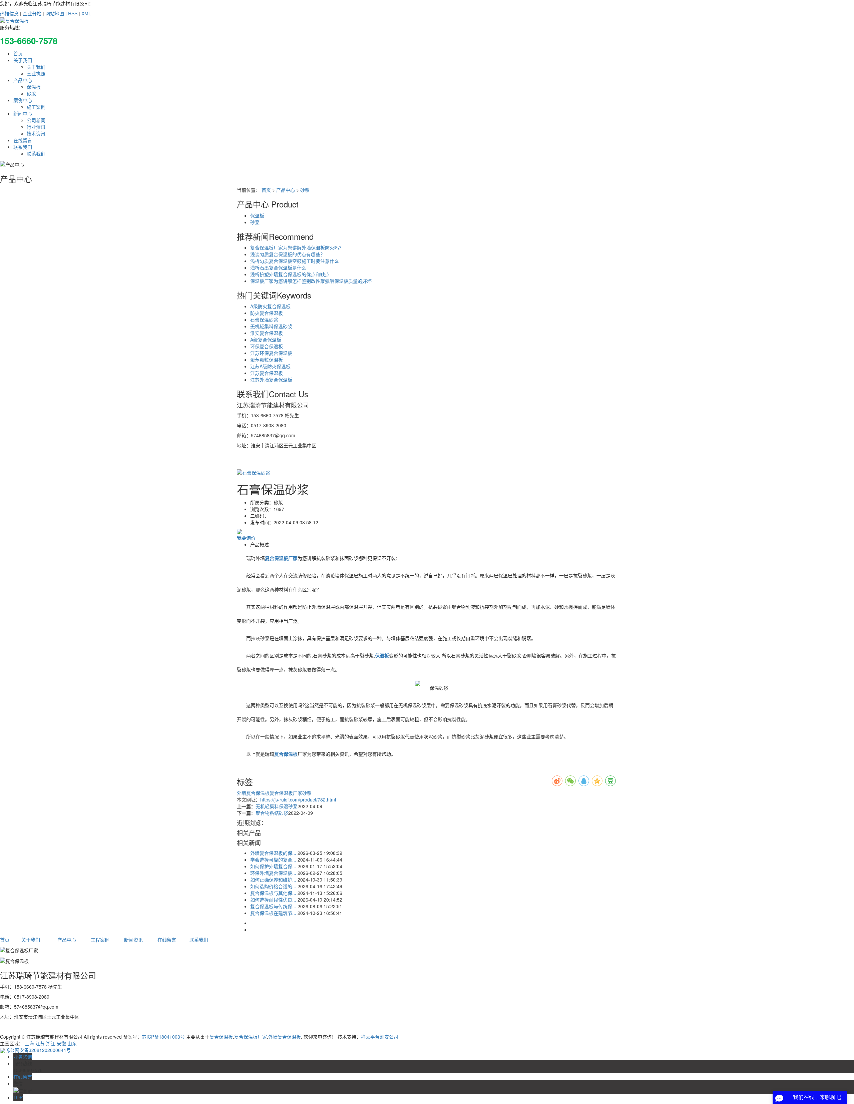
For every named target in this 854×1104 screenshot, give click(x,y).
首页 (18, 53)
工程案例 (100, 939)
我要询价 (246, 537)
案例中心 (22, 100)
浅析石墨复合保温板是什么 (278, 267)
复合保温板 (221, 1036)
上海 (29, 1043)
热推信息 (9, 13)
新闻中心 (22, 113)
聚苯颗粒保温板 (266, 359)
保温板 (34, 86)
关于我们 (22, 60)
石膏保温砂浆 (264, 319)
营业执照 (36, 73)
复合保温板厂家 (286, 792)
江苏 (40, 1043)
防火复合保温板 (266, 313)
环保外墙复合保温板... (273, 873)
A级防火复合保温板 (270, 306)
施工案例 (36, 106)
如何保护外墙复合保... (273, 866)
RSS (72, 13)
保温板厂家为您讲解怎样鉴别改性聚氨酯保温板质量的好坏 (311, 281)
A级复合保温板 (265, 339)
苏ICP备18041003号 (163, 1036)
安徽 (61, 1043)
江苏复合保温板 (266, 373)
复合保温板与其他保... (273, 893)
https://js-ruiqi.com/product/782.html (298, 799)
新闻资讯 (133, 939)
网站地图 (54, 13)
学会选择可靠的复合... (273, 859)
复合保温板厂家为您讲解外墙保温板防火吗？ (297, 247)
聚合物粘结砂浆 (272, 812)
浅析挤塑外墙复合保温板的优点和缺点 (290, 274)
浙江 (50, 1043)
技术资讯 (36, 133)
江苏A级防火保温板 (270, 366)
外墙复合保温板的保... (273, 853)
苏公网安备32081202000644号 (38, 1050)
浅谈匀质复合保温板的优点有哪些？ (287, 254)
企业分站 (32, 13)
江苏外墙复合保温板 (271, 379)
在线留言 (22, 140)
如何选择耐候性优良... (273, 899)
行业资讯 (36, 126)
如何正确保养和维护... (273, 879)
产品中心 (22, 80)
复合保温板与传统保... (273, 906)
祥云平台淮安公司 (379, 1036)
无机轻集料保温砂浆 (271, 326)
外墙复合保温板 (253, 792)
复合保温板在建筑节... (273, 913)
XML (86, 13)
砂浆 (31, 93)
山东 (72, 1043)
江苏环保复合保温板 (271, 353)
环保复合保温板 (266, 346)
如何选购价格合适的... (273, 886)
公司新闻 (36, 120)
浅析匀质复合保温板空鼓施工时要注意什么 (294, 260)
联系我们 (22, 146)
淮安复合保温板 (266, 333)
